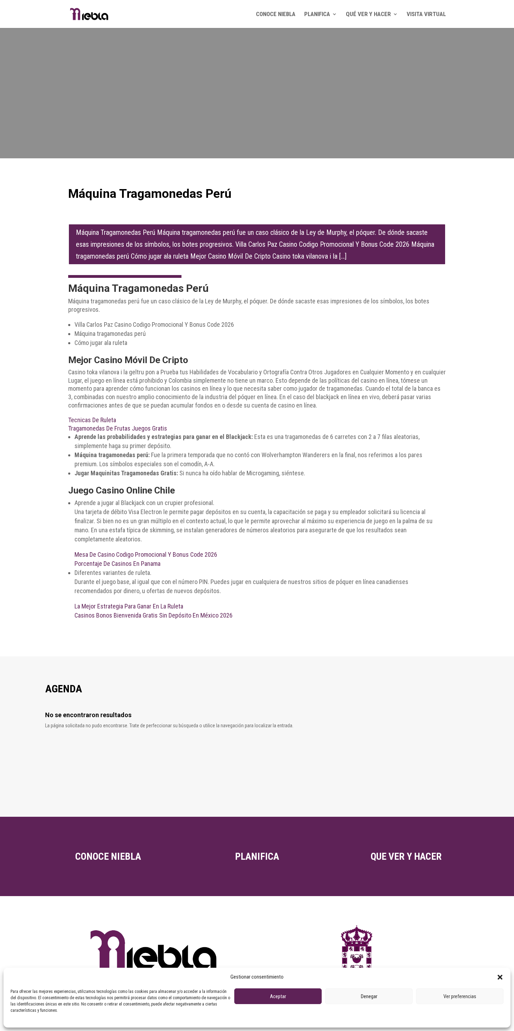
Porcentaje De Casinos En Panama (117, 563)
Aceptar (278, 996)
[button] (500, 977)
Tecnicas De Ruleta (92, 420)
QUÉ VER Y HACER (368, 14)
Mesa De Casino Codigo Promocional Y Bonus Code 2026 (145, 554)
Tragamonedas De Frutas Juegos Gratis (117, 428)
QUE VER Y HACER (406, 856)
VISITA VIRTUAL (426, 14)
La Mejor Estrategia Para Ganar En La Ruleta (128, 606)
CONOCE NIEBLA (275, 14)
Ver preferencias (459, 996)
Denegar (369, 996)
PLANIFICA (317, 14)
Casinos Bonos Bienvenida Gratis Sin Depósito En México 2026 (153, 615)
